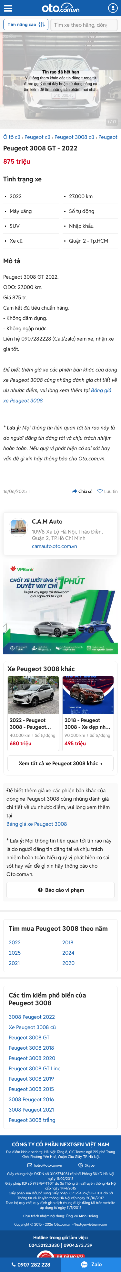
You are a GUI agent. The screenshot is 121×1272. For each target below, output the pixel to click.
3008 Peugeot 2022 (32, 1017)
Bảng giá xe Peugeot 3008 (36, 824)
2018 (68, 942)
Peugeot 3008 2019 (31, 1078)
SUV (15, 226)
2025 (15, 952)
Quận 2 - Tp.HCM (88, 240)
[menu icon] (7, 9)
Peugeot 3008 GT (29, 1037)
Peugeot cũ (37, 137)
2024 (68, 952)
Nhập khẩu (81, 226)
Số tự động (81, 211)
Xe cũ (16, 240)
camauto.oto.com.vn (54, 546)
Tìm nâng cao (22, 24)
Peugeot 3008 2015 (31, 1089)
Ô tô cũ (11, 137)
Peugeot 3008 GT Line (35, 1068)
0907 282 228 (33, 1264)
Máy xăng (21, 211)
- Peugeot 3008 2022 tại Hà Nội (30, 723)
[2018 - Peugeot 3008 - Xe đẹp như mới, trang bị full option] (88, 695)
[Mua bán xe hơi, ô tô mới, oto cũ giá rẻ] (60, 7)
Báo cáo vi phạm (64, 890)
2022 (16, 196)
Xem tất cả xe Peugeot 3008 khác (58, 763)
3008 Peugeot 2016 (31, 1099)
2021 (14, 963)
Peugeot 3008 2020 (32, 1058)
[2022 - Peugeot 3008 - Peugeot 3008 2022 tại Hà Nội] (33, 695)
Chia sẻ (85, 491)
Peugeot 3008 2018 (31, 1048)
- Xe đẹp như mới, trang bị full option (86, 723)
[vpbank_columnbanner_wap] (60, 606)
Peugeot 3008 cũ (74, 137)
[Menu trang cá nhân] (113, 8)
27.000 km (81, 196)
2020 (68, 963)
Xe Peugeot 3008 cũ (32, 1027)
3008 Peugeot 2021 (31, 1109)
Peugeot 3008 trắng (32, 1120)
